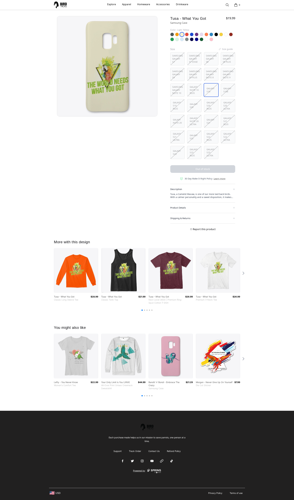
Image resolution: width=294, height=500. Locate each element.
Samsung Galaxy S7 (177, 58)
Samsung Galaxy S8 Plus (228, 58)
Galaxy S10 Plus (177, 105)
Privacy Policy (215, 493)
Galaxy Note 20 (177, 121)
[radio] (177, 58)
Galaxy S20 (194, 106)
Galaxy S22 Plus (210, 136)
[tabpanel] (107, 66)
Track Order (135, 451)
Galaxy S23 (177, 152)
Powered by (139, 470)
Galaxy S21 (210, 121)
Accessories (163, 4)
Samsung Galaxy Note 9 (228, 74)
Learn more (219, 178)
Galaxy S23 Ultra (210, 152)
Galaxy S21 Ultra (177, 136)
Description (176, 189)
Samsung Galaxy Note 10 (177, 89)
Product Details (178, 207)
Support (117, 451)
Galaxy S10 (210, 90)
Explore (111, 4)
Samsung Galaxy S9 (177, 74)
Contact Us (154, 451)
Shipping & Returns (180, 218)
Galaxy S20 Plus (210, 105)
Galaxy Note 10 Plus (194, 89)
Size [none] (172, 49)
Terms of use (236, 493)
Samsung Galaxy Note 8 (211, 74)
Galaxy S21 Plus (227, 121)
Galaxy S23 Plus (194, 152)
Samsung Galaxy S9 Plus (194, 74)
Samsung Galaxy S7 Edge (194, 58)
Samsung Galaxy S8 (211, 58)
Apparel (126, 4)
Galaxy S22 (194, 137)
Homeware (143, 4)
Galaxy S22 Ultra (227, 136)
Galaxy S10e (227, 90)
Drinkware (182, 4)
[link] (76, 270)
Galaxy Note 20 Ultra (194, 121)
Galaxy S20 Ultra (227, 105)
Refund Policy (174, 451)
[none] (225, 49)
